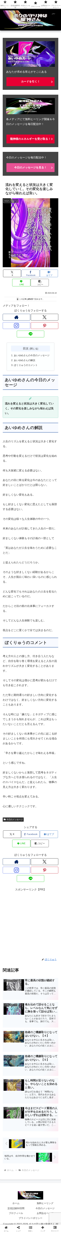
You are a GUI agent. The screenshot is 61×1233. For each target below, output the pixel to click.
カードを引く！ (30, 81)
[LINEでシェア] (10, 1000)
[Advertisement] (30, 922)
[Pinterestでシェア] (23, 1000)
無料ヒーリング (45, 1203)
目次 (26, 348)
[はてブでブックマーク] (50, 991)
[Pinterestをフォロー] (44, 325)
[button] (40, 282)
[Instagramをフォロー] (16, 325)
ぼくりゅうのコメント (26, 365)
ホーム (15, 1203)
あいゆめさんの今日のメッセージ (31, 355)
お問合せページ (45, 1213)
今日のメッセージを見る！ (30, 167)
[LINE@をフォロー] (30, 334)
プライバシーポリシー (30, 1218)
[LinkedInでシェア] (37, 1000)
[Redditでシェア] (37, 991)
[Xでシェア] (10, 981)
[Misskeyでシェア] (50, 981)
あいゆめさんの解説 (24, 360)
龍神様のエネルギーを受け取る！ (30, 138)
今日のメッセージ (14, 819)
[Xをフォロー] (44, 317)
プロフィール (16, 1213)
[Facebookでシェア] (10, 991)
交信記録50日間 (15, 1208)
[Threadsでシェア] (23, 991)
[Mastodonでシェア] (23, 981)
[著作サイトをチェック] (16, 317)
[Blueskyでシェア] (37, 981)
